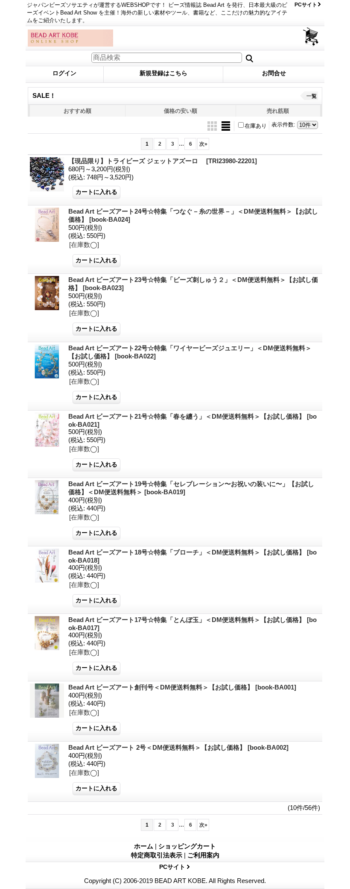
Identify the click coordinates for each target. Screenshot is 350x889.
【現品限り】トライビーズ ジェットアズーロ (162, 160)
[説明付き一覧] (226, 125)
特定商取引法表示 (156, 855)
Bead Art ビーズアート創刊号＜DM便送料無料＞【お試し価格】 (182, 687)
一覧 (311, 96)
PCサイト (306, 5)
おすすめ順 (77, 111)
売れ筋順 (278, 111)
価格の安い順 (180, 111)
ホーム (143, 846)
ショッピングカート (311, 37)
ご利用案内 (203, 855)
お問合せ (274, 73)
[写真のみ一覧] (213, 125)
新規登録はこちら (163, 73)
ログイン (64, 73)
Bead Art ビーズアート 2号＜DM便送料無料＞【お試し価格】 (178, 747)
